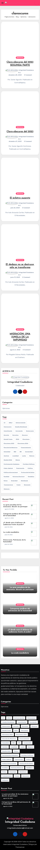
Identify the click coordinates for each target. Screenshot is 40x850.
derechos (15, 435)
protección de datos (27, 472)
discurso (25, 435)
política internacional (11, 472)
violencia (7, 489)
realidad (6, 476)
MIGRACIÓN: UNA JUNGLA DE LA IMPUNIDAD (20, 337)
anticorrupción (20, 422)
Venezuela (27, 484)
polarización (20, 468)
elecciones (26, 439)
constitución (8, 431)
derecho (6, 435)
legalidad (15, 455)
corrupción (19, 431)
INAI (15, 451)
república (31, 476)
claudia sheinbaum (21, 426)
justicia (6, 455)
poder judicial (8, 468)
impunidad (7, 451)
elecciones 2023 (9, 443)
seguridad (14, 480)
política (30, 468)
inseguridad (29, 451)
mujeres (31, 455)
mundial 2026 (8, 460)
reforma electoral (18, 476)
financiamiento (26, 447)
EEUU (17, 439)
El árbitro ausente (20, 198)
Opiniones (20, 57)
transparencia (8, 484)
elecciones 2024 (23, 443)
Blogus (31, 844)
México (18, 460)
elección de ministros (10, 447)
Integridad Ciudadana (20, 822)
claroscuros (8, 426)
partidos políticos (29, 464)
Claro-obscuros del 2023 (20, 131)
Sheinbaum (24, 480)
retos (6, 480)
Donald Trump (8, 439)
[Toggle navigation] (2, 3)
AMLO (10, 422)
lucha (24, 455)
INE (21, 451)
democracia (30, 431)
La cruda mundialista (11, 532)
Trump (18, 484)
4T (4, 422)
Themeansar (19, 847)
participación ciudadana (11, 464)
